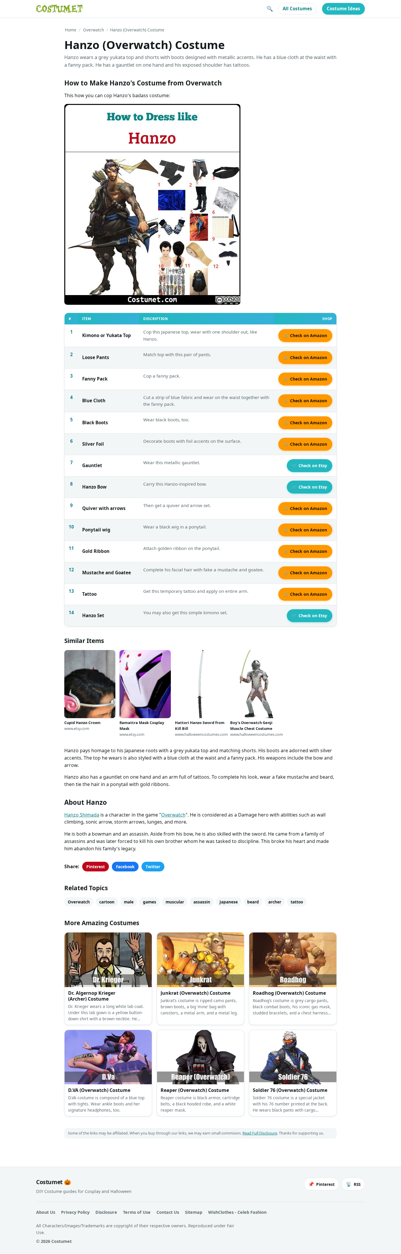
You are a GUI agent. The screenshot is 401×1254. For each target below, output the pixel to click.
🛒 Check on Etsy (309, 465)
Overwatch (93, 30)
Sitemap (193, 1212)
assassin (201, 902)
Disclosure (106, 1212)
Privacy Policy (75, 1212)
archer (274, 902)
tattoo (297, 902)
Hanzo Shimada (81, 815)
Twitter (153, 866)
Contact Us (167, 1212)
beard (253, 902)
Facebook (125, 866)
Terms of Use (137, 1212)
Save (77, 113)
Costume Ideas (343, 8)
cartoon (106, 902)
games (149, 902)
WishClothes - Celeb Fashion (237, 1212)
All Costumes (297, 8)
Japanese (229, 902)
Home (70, 30)
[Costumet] (59, 8)
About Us (45, 1212)
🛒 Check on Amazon (305, 335)
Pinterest (95, 866)
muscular (175, 902)
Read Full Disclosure (259, 1133)
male (129, 902)
